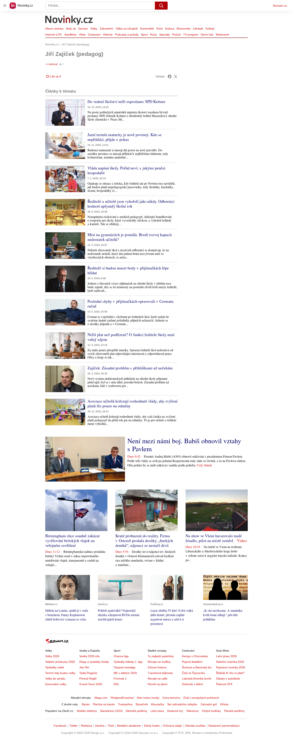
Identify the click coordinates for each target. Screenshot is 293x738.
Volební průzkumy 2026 (60, 661)
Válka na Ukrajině (127, 28)
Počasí (176, 34)
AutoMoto (70, 34)
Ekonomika (184, 28)
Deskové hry (175, 710)
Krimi (159, 28)
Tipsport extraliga (124, 667)
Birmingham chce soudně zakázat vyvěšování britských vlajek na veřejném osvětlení (72, 540)
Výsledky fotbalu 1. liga (128, 661)
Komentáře (147, 28)
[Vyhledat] (161, 6)
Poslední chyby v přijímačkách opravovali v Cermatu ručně (130, 304)
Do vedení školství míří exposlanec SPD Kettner (126, 101)
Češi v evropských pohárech (201, 697)
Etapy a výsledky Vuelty (94, 661)
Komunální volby (55, 684)
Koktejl (210, 28)
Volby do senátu (55, 678)
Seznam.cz (280, 5)
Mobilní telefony (87, 710)
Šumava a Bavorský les (196, 667)
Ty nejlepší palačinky (161, 656)
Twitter (73, 725)
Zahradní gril (209, 704)
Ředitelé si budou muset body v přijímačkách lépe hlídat (128, 270)
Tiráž (111, 725)
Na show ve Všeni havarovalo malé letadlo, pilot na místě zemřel (214, 538)
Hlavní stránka (54, 28)
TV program (190, 34)
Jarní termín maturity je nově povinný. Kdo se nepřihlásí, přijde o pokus (125, 137)
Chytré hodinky (211, 710)
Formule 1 (120, 678)
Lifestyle (198, 28)
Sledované (222, 34)
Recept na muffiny (159, 661)
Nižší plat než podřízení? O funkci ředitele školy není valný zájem (131, 337)
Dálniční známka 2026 (230, 661)
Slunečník (142, 704)
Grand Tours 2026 (90, 684)
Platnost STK (224, 684)
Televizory (192, 710)
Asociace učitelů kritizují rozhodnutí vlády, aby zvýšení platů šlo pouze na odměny (133, 403)
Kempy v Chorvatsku (195, 656)
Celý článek (204, 465)
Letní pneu (157, 710)
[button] (65, 112)
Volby (93, 28)
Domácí (83, 28)
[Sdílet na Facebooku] (170, 76)
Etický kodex (152, 725)
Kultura (169, 28)
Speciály (164, 34)
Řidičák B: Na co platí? (230, 673)
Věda (82, 34)
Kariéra (99, 725)
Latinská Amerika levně (196, 678)
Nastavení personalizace (224, 725)
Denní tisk (207, 34)
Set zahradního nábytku (182, 704)
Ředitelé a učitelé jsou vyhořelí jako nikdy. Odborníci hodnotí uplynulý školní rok (131, 204)
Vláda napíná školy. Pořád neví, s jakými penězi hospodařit (126, 170)
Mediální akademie (129, 725)
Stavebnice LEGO (111, 710)
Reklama (86, 725)
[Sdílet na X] (176, 76)
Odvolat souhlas (195, 725)
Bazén (86, 704)
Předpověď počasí (122, 697)
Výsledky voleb (54, 667)
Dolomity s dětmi (192, 684)
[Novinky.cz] (69, 20)
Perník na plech (157, 684)
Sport (144, 34)
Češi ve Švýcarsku (193, 673)
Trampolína (125, 704)
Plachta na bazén (104, 704)
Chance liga (121, 656)
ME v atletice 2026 (125, 673)
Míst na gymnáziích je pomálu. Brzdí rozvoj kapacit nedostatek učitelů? (130, 237)
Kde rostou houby (148, 697)
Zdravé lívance (157, 667)
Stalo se (71, 28)
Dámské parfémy (136, 710)
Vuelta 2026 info (89, 656)
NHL (116, 684)
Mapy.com (100, 697)
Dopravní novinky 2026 (230, 667)
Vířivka (224, 704)
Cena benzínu (171, 697)
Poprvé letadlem (192, 661)
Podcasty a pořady (127, 34)
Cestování (94, 34)
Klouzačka (157, 704)
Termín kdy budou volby (60, 673)
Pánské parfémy (234, 710)
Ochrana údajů (172, 725)
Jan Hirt (84, 667)
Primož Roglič (88, 678)
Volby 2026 (52, 656)
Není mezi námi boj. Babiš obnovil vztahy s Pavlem (184, 444)
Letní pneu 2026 (226, 656)
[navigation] (5, 5)
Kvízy (153, 34)
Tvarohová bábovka (160, 673)
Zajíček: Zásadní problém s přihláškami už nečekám (130, 368)
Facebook (60, 725)
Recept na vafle (157, 678)
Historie (108, 34)
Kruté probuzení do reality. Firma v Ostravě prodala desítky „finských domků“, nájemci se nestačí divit (144, 540)
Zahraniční (106, 28)
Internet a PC (53, 34)
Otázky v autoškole (228, 678)
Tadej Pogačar (88, 673)
